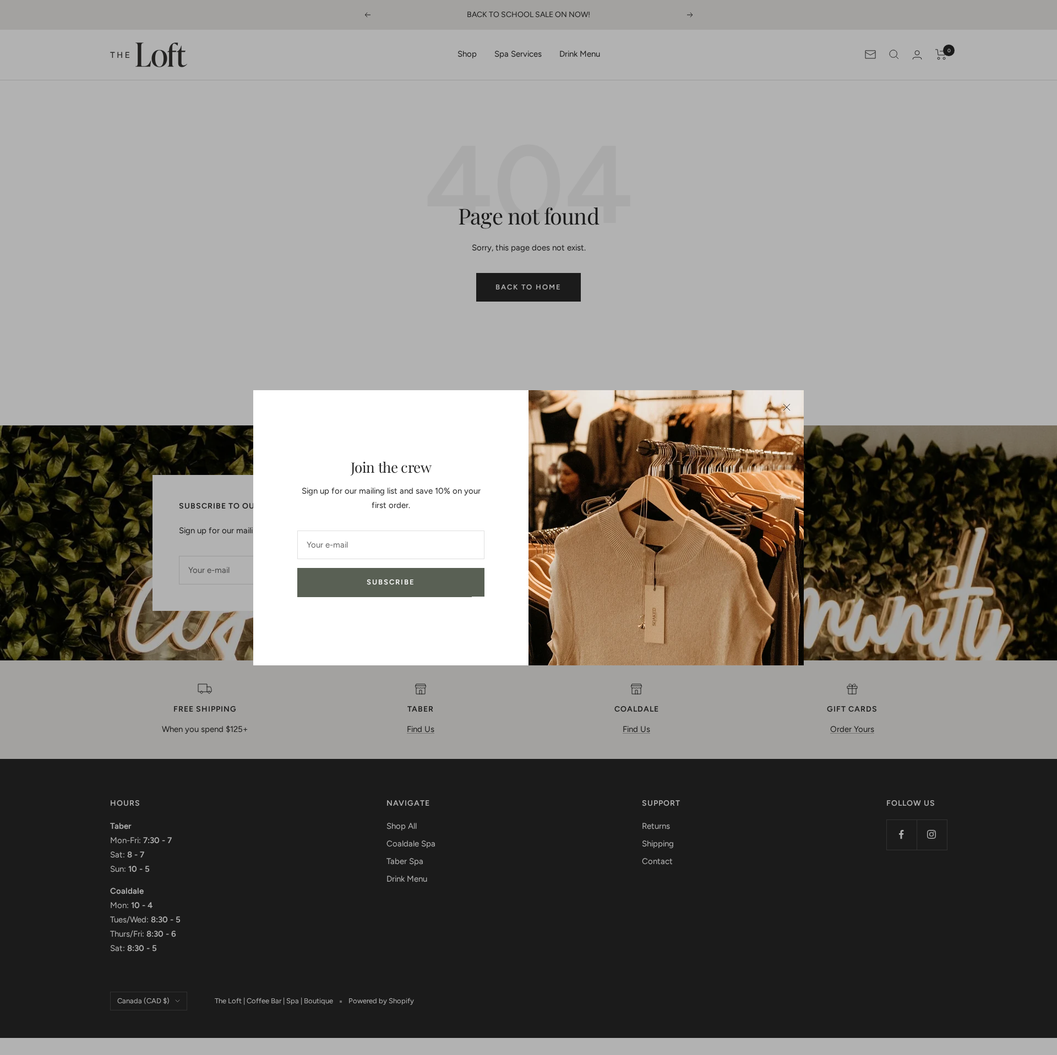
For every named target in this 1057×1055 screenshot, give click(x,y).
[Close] (787, 407)
